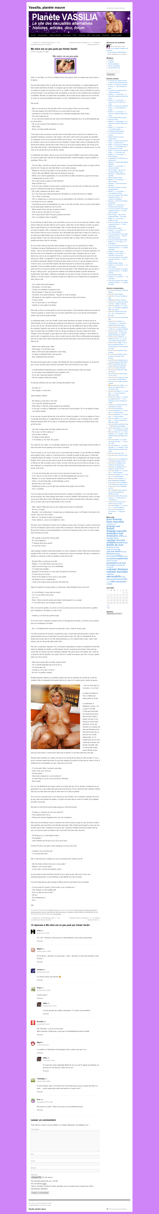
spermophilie (89, 912)
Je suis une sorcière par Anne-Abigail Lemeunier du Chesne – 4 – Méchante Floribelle (118, 271)
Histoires (51, 910)
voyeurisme (121, 581)
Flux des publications (113, 64)
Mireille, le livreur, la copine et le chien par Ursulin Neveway (117, 356)
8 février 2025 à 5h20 (43, 972)
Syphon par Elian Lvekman (115, 177)
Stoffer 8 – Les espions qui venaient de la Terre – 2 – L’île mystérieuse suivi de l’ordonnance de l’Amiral (118, 146)
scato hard (122, 562)
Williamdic (111, 300)
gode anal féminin (61, 912)
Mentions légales (116, 35)
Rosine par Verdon (113, 119)
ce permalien (57, 914)
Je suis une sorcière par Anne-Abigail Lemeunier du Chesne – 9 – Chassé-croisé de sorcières (118, 210)
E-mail (33, 1161)
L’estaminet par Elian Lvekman (116, 131)
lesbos (120, 555)
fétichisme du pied (113, 547)
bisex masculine (79, 910)
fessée (125, 542)
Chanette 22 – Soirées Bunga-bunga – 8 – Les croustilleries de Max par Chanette (45, 43)
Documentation (42, 35)
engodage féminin (113, 538)
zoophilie (109, 584)
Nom (33, 1154)
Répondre (40, 941)
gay (119, 549)
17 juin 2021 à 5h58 (49, 1060)
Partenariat (105, 35)
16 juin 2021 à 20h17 (43, 1045)
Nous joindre (96, 35)
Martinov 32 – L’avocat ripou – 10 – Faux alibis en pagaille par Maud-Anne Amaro (118, 96)
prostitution (70, 912)
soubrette (110, 574)
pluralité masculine (112, 561)
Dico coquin (67, 35)
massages (125, 556)
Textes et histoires (55, 35)
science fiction (120, 565)
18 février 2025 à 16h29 (44, 951)
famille (44, 912)
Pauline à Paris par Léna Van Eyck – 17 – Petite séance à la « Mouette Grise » (117, 498)
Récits (56, 910)
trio (95, 912)
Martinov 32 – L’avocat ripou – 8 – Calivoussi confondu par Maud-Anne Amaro (117, 113)
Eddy (47, 51)
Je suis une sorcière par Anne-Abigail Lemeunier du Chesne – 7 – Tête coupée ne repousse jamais (118, 236)
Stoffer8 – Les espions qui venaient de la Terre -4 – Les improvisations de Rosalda (118, 108)
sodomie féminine (79, 912)
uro (97, 912)
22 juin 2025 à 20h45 (43, 933)
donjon (125, 536)
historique (124, 552)
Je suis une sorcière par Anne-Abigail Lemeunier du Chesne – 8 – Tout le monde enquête (118, 224)
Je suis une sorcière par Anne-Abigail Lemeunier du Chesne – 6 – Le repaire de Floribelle (118, 247)
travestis (119, 578)
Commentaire (35, 1129)
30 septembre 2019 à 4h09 (45, 1102)
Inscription (111, 60)
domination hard (115, 533)
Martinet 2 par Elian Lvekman (116, 251)
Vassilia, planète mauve (47, 7)
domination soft (114, 535)
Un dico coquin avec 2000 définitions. (117, 52)
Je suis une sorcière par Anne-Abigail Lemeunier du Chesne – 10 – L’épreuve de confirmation (118, 197)
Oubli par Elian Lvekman (114, 228)
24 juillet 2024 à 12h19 (49, 1006)
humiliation (111, 553)
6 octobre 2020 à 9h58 (43, 1081)
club (115, 524)
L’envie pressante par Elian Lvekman (117, 240)
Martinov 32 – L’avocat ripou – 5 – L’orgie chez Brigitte (116, 511)
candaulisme (110, 524)
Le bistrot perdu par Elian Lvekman (117, 117)
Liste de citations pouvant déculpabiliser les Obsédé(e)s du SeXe (117, 492)
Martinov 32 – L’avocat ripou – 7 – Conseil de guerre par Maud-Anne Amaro (117, 102)
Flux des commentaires (114, 66)
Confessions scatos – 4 (120, 453)
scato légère (111, 565)
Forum (75, 35)
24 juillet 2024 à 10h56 (43, 990)
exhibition (112, 542)
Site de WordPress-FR (114, 68)
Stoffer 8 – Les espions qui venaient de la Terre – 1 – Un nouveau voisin (118, 387)
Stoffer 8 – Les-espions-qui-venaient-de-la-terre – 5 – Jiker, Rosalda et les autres (117, 86)
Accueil (33, 35)
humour (117, 554)
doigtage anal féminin (90, 910)
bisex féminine (114, 519)
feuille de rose (51, 912)
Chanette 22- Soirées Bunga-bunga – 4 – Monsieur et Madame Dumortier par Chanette (117, 333)
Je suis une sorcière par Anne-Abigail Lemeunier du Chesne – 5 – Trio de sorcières (118, 259)
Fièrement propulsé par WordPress (118, 1209)
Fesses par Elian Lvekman (115, 274)
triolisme (109, 582)
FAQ (88, 35)
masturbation (112, 558)
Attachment (34, 1175)
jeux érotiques (111, 556)
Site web (33, 1168)
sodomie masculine (117, 571)
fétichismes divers (112, 549)
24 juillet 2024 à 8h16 (43, 1024)
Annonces (82, 35)
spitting (123, 577)
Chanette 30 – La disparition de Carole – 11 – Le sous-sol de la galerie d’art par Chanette (117, 338)
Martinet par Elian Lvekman (115, 263)
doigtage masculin (36, 912)
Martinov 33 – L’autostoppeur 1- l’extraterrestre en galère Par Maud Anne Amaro (118, 123)
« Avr (108, 608)
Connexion (111, 62)
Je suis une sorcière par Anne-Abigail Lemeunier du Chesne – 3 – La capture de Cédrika (118, 282)
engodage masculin (116, 540)
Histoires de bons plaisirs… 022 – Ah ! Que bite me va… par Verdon (117, 313)
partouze (123, 558)
